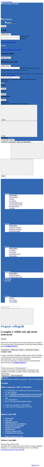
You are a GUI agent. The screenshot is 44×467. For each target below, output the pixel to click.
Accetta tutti (32, 350)
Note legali (8, 420)
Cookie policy (9, 418)
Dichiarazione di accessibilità (14, 425)
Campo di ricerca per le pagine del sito (13, 305)
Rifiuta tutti (17, 350)
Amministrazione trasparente (14, 433)
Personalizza (5, 350)
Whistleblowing (10, 429)
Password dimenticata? (8, 42)
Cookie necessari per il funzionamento (13, 368)
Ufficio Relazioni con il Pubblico (15, 424)
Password (23, 38)
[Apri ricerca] (27, 151)
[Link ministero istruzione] (10, 3)
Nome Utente (24, 36)
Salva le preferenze (16, 375)
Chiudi (3, 89)
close (3, 176)
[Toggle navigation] (17, 167)
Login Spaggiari (10, 75)
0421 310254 (12, 392)
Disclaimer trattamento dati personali (12, 449)
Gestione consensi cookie (13, 431)
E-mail (22, 68)
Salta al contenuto (6, 2)
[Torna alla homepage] (22, 142)
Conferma (11, 140)
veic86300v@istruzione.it (26, 394)
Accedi (4, 26)
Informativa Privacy (11, 422)
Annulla (4, 140)
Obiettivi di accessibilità (12, 427)
